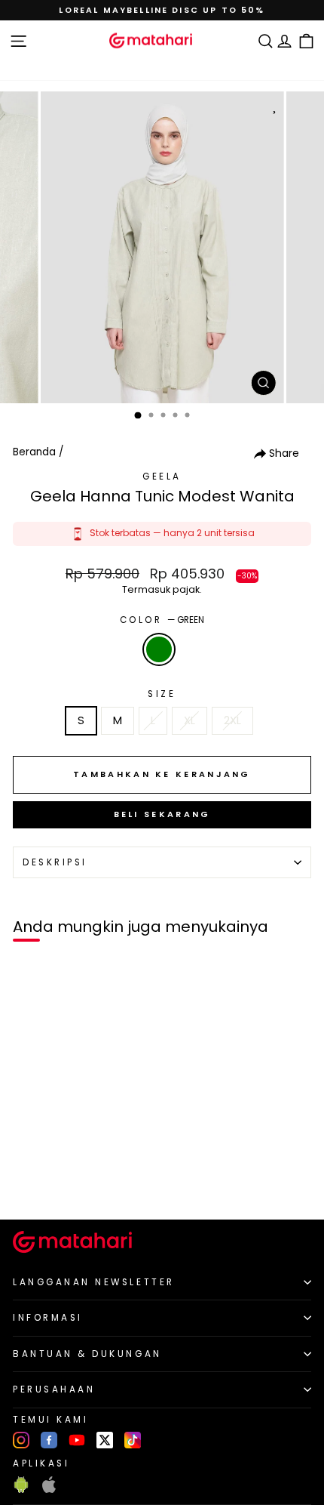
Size (162, 694)
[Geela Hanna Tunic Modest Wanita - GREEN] (29, 1182)
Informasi (48, 1318)
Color (162, 620)
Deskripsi (55, 862)
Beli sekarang (162, 814)
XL (189, 720)
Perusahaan (54, 1389)
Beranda (34, 452)
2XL (232, 720)
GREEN (159, 649)
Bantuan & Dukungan (87, 1354)
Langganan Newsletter (94, 1282)
